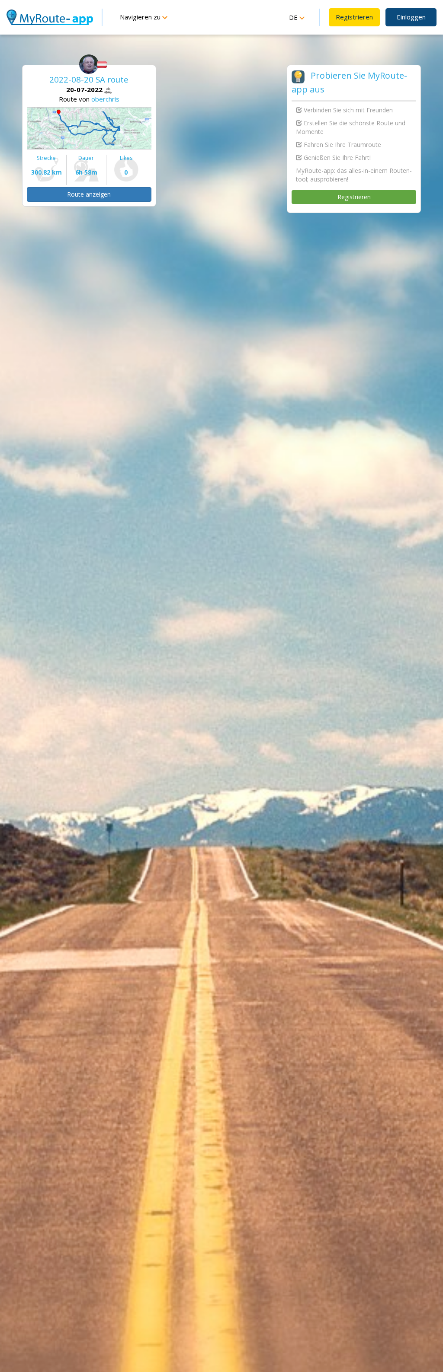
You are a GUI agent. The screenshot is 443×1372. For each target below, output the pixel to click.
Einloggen (411, 17)
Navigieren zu (141, 17)
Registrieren (354, 17)
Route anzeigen (89, 194)
